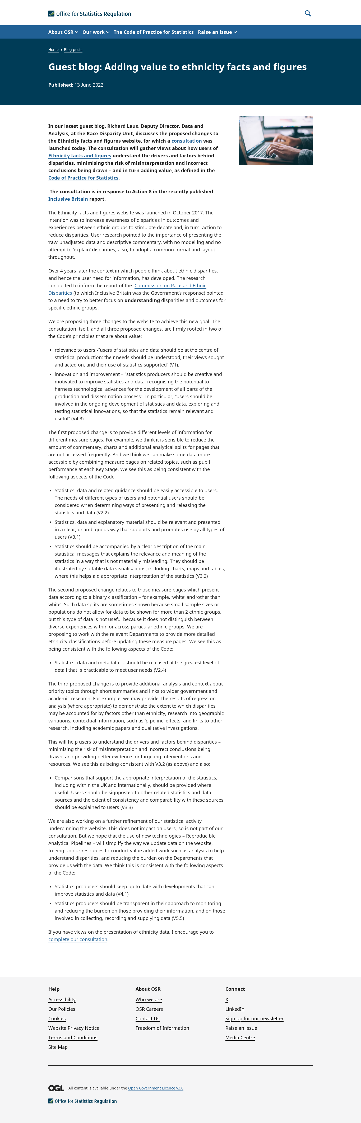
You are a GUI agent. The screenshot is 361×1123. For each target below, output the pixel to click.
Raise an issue (241, 1028)
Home (53, 49)
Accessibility (62, 999)
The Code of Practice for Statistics (154, 32)
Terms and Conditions (73, 1037)
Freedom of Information (162, 1028)
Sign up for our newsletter (254, 1018)
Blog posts (73, 49)
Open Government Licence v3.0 (155, 1088)
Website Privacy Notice (73, 1028)
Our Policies (61, 1009)
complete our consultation (77, 939)
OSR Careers (149, 1009)
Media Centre (240, 1037)
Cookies (57, 1018)
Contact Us (148, 1018)
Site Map (58, 1047)
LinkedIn (234, 1009)
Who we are (149, 999)
